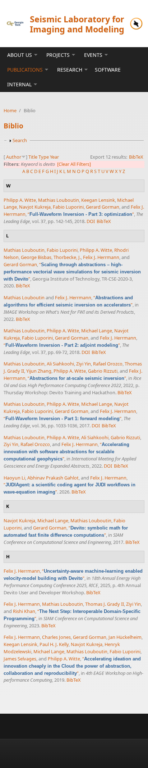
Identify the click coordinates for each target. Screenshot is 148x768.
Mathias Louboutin (58, 200)
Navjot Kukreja (35, 207)
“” (81, 214)
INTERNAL (19, 84)
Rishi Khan (24, 611)
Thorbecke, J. (67, 257)
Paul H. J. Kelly (54, 644)
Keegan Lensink (98, 200)
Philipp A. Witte (20, 200)
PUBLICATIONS (25, 69)
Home (10, 110)
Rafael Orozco (107, 363)
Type (43, 157)
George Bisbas (36, 257)
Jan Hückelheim (125, 637)
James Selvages (20, 658)
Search (20, 140)
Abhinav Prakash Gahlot (53, 477)
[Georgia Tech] (15, 23)
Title (32, 157)
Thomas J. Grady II (104, 604)
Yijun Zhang (38, 371)
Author (13, 157)
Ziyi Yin (83, 363)
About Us (19, 54)
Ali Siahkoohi (60, 363)
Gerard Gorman (102, 207)
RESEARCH (69, 69)
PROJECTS (58, 54)
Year (54, 157)
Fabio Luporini (68, 207)
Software (108, 69)
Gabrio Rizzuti (102, 371)
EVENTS (93, 54)
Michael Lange (96, 330)
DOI (91, 221)
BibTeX (136, 157)
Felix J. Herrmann (101, 257)
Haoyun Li (14, 477)
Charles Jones (56, 637)
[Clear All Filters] (74, 164)
